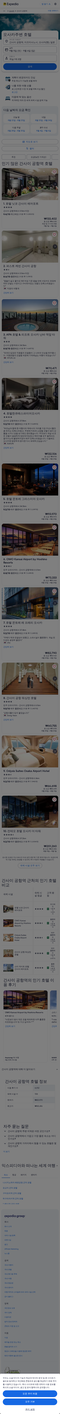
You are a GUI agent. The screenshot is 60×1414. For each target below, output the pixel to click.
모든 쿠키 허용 (30, 1393)
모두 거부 (30, 1401)
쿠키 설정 (30, 1409)
